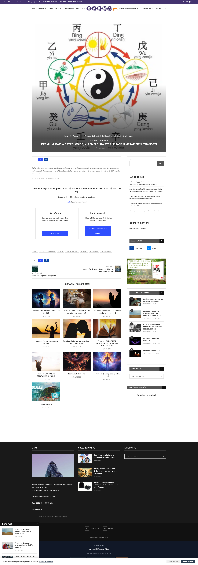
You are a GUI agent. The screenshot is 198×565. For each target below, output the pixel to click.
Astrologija (76, 136)
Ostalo (159, 8)
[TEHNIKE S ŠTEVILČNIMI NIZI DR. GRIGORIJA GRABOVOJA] (135, 314)
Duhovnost (146, 8)
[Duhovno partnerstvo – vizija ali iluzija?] (77, 328)
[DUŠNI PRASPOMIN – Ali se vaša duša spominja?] (77, 298)
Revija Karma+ (38, 8)
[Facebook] (184, 2)
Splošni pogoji (37, 509)
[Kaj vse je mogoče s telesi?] (46, 328)
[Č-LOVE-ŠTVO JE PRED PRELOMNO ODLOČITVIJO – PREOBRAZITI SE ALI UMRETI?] (135, 328)
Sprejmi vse (188, 561)
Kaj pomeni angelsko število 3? (151, 339)
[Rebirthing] (77, 361)
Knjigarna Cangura (50, 2)
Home (66, 136)
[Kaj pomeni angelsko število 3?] (135, 341)
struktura (94, 251)
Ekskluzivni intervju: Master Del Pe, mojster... (24, 545)
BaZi (34, 251)
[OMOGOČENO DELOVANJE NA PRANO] (46, 361)
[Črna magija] (135, 353)
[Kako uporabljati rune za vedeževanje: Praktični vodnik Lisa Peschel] (85, 486)
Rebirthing (80, 374)
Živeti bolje (54, 8)
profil (60, 251)
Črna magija (155, 351)
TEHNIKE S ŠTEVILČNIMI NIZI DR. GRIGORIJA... (23, 531)
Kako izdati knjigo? (75, 2)
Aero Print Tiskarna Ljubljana (58, 516)
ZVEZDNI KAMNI (29, 557)
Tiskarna (62, 2)
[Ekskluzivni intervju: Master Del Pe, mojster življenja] (7, 545)
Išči (130, 160)
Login (69, 202)
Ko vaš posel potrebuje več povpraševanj (143, 211)
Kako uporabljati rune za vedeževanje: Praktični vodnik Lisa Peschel (106, 485)
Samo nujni (173, 561)
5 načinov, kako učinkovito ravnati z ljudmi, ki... (153, 300)
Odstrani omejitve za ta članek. (98, 231)
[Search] (165, 8)
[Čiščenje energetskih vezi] (107, 361)
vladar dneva (105, 251)
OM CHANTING (46, 404)
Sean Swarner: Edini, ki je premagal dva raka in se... (104, 456)
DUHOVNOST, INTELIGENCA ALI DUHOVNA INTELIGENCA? (107, 343)
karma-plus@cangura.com (45, 496)
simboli (83, 251)
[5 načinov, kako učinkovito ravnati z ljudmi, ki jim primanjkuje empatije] (135, 302)
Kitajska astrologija (47, 251)
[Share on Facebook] (46, 159)
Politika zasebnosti (46, 562)
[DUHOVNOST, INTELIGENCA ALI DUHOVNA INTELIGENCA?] (107, 328)
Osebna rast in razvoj (74, 8)
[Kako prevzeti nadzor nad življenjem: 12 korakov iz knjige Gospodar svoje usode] (85, 472)
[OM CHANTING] (46, 391)
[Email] (187, 2)
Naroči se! (55, 233)
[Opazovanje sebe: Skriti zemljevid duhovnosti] (107, 298)
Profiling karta (72, 251)
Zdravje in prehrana (127, 8)
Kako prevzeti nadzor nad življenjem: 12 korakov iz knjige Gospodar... (106, 471)
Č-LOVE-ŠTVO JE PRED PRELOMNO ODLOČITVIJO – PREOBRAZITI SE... (153, 327)
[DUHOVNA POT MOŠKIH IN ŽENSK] (46, 298)
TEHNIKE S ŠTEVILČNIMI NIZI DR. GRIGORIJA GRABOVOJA (152, 313)
